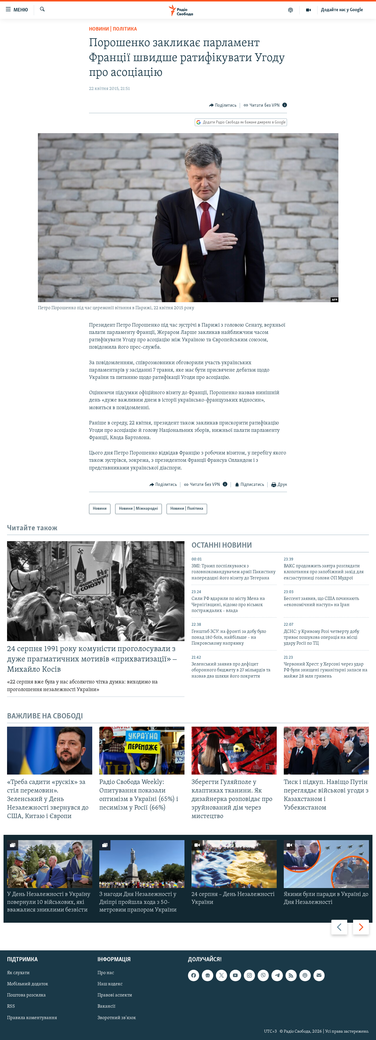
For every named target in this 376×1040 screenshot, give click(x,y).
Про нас (106, 973)
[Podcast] (304, 975)
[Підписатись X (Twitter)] (221, 975)
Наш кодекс (110, 984)
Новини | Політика (113, 29)
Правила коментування (32, 1018)
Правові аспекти (115, 995)
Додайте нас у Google (342, 10)
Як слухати (18, 973)
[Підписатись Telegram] (277, 975)
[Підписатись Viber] (263, 975)
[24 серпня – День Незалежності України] (234, 864)
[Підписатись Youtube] (235, 975)
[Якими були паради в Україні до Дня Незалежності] (326, 864)
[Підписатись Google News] (207, 975)
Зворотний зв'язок (117, 1018)
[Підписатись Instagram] (249, 975)
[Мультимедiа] (309, 10)
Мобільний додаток (27, 984)
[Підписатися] (319, 975)
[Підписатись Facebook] (193, 975)
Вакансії (106, 1006)
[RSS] (291, 975)
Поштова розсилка (26, 995)
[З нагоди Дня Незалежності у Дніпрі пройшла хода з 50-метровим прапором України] (141, 864)
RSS (11, 1006)
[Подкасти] (291, 10)
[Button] (223, 105)
